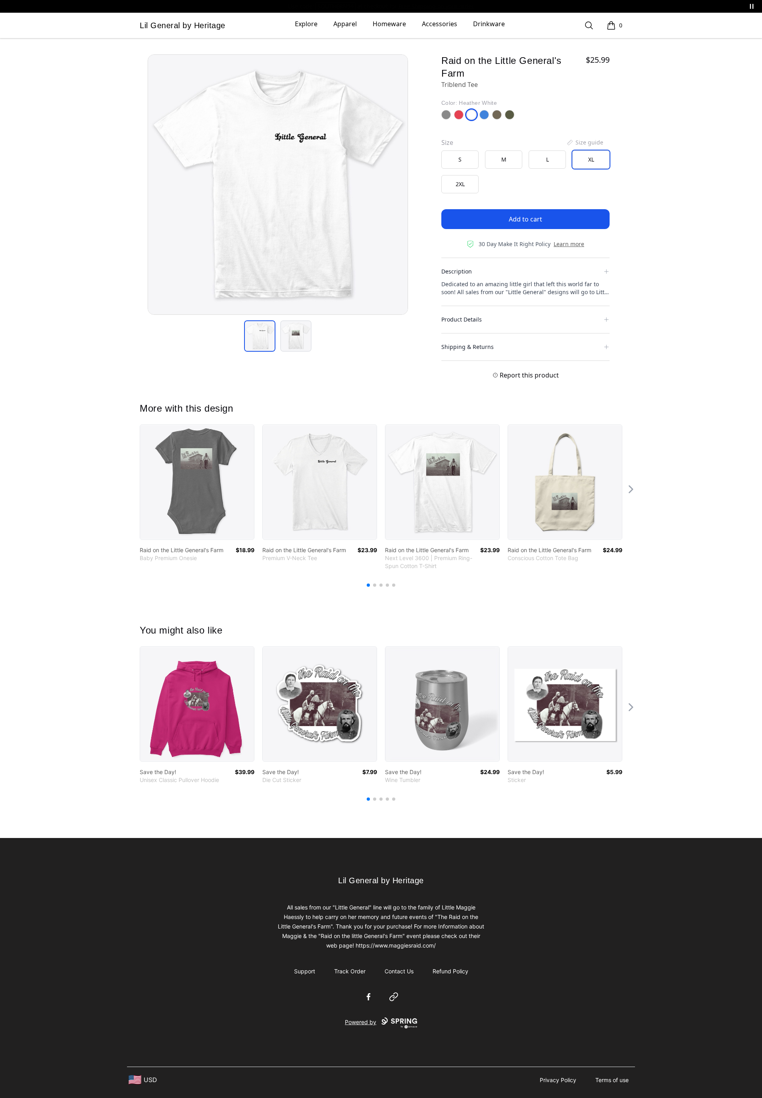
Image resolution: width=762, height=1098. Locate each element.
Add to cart (525, 219)
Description (456, 271)
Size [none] (447, 142)
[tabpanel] (278, 184)
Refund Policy (450, 971)
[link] (197, 482)
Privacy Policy (558, 1080)
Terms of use (612, 1080)
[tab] (260, 336)
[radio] (460, 159)
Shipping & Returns (467, 347)
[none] (584, 142)
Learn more (569, 244)
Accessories (439, 23)
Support (304, 971)
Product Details (461, 319)
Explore (306, 23)
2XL (460, 184)
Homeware (389, 23)
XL (591, 159)
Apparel (345, 23)
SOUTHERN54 (336, 6)
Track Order (350, 971)
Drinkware (489, 23)
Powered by (360, 1022)
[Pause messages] (751, 6)
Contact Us (399, 971)
